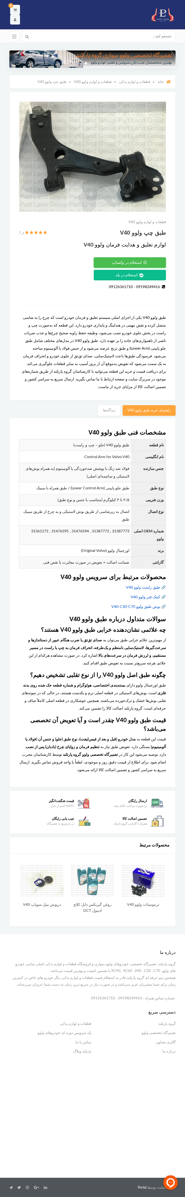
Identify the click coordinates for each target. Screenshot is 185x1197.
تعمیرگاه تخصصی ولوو (159, 1033)
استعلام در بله (127, 275)
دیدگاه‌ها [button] (109, 410)
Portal (142, 1187)
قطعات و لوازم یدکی (75, 1024)
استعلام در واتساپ (127, 263)
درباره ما (169, 1051)
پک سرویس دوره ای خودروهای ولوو (64, 1033)
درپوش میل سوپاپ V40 (92, 905)
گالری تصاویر (166, 1042)
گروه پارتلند (167, 1024)
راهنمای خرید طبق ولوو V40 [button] (149, 410)
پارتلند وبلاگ (82, 1051)
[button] (15, 10)
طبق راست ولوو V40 (143, 587)
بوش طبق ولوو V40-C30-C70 (135, 607)
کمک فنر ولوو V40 (145, 597)
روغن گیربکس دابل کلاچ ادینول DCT (143, 908)
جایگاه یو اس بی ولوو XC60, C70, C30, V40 (42, 908)
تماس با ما (83, 1042)
